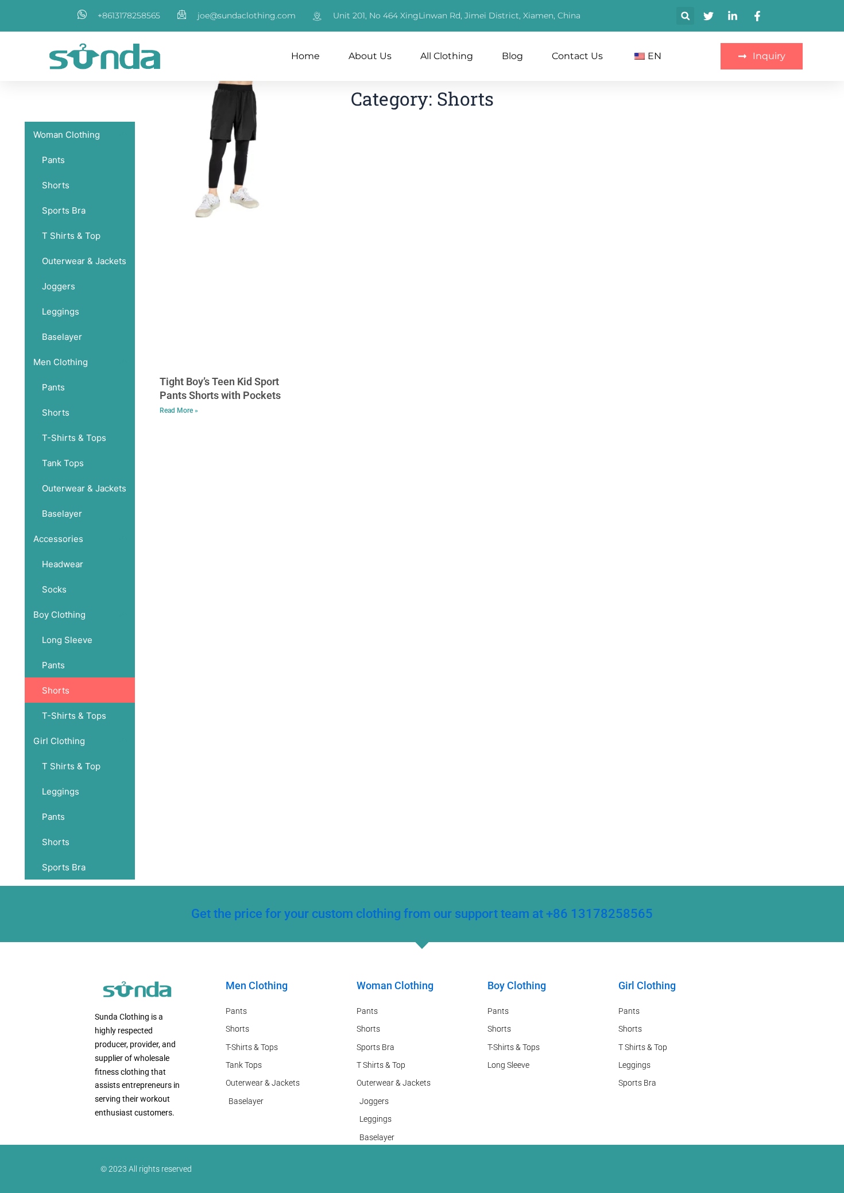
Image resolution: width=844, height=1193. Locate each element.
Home (305, 56)
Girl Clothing (647, 985)
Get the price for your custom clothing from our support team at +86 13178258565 (422, 914)
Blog (512, 56)
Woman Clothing (395, 985)
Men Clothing (257, 985)
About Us (370, 56)
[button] (685, 16)
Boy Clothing (516, 985)
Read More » (179, 411)
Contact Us (577, 56)
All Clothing (446, 56)
